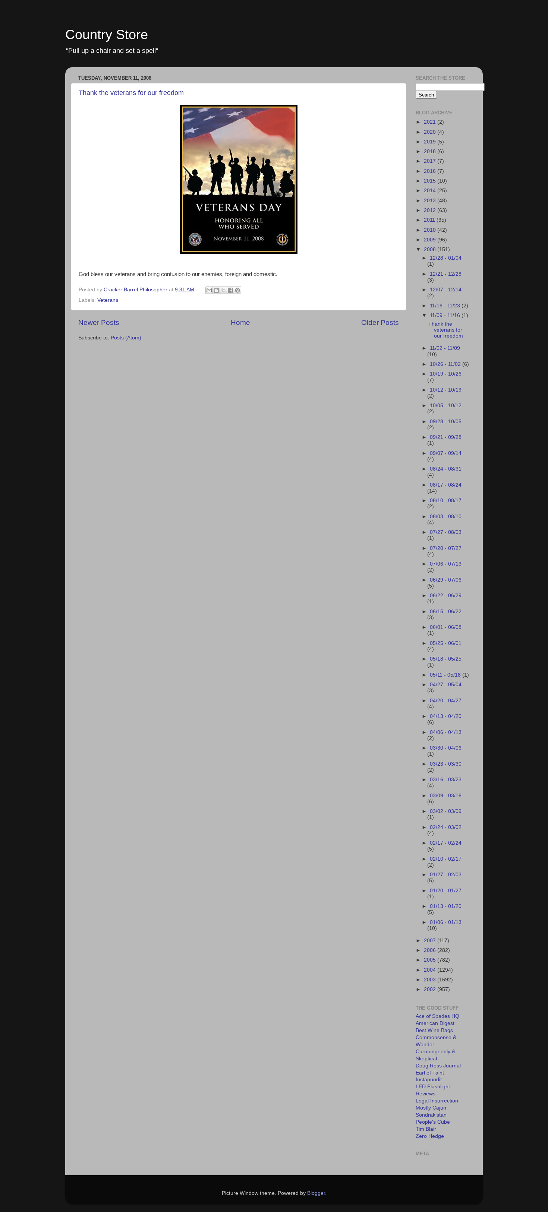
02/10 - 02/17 (446, 859)
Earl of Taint (430, 1073)
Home (240, 322)
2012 (430, 210)
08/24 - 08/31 (446, 469)
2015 (430, 181)
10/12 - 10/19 (446, 390)
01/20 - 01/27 (446, 890)
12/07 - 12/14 (446, 289)
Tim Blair (426, 1129)
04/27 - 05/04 (446, 684)
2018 (430, 151)
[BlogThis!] (216, 290)
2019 (430, 142)
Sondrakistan (431, 1115)
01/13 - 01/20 (446, 906)
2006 (430, 950)
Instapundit (429, 1079)
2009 (430, 240)
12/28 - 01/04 (446, 258)
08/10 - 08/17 (446, 500)
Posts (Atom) (126, 338)
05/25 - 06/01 (446, 643)
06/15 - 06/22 (446, 611)
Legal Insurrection (437, 1101)
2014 (430, 190)
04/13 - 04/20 (446, 716)
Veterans (107, 300)
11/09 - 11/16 (446, 315)
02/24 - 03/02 (446, 827)
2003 (430, 979)
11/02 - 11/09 (445, 348)
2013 (430, 200)
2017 (430, 161)
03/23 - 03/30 (446, 764)
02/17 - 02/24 (446, 843)
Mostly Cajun (431, 1108)
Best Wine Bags (434, 1030)
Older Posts (380, 322)
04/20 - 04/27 (446, 700)
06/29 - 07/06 (446, 580)
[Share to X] (223, 290)
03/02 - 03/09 (446, 811)
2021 (430, 122)
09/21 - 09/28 (446, 437)
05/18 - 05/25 (446, 659)
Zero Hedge (430, 1136)
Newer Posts (98, 322)
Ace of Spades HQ (437, 1016)
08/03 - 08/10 (446, 516)
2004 (430, 970)
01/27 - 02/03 (446, 874)
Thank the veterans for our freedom (131, 92)
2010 (430, 230)
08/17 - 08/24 (446, 485)
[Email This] (209, 290)
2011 (430, 220)
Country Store (106, 34)
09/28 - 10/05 (446, 421)
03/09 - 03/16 (446, 795)
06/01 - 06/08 (446, 627)
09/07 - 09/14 (446, 453)
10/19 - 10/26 (446, 374)
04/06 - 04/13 (446, 732)
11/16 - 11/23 (446, 305)
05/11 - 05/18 (446, 675)
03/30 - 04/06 (446, 748)
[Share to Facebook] (230, 290)
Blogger (316, 1193)
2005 (430, 960)
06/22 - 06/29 (446, 595)
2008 (430, 249)
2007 (430, 940)
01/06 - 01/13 (446, 922)
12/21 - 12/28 (446, 274)
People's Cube (433, 1122)
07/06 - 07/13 (446, 564)
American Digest (435, 1023)
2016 (430, 171)
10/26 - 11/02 (446, 364)
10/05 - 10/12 (446, 405)
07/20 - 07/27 (446, 548)
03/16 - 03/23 (446, 779)
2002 (430, 989)
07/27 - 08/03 (446, 532)
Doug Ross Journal (438, 1066)
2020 (430, 132)
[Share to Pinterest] (237, 290)
